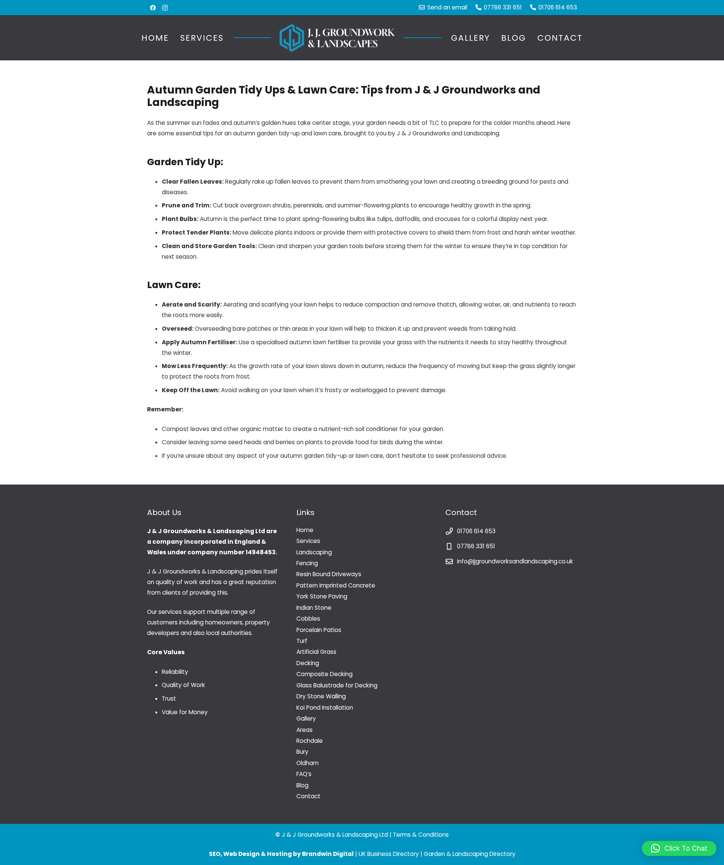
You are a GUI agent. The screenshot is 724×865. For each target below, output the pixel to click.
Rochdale (309, 741)
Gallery (306, 718)
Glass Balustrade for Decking (336, 685)
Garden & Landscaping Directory (469, 854)
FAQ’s (303, 774)
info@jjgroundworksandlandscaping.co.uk (515, 561)
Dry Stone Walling (321, 696)
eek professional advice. (473, 456)
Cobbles (308, 619)
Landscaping (314, 552)
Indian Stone (313, 608)
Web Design (241, 854)
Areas (304, 730)
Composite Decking (324, 674)
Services (308, 541)
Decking (307, 663)
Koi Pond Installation (324, 708)
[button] (231, 38)
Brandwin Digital (328, 854)
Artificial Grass (316, 652)
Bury (302, 752)
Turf (301, 641)
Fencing (307, 563)
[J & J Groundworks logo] (337, 38)
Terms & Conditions (421, 835)
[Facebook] (153, 8)
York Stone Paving (321, 596)
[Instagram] (165, 8)
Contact (308, 796)
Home (304, 530)
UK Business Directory (389, 854)
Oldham (307, 763)
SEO (215, 854)
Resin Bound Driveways (328, 574)
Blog (302, 785)
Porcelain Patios (318, 630)
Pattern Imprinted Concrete (335, 585)
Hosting (279, 854)
